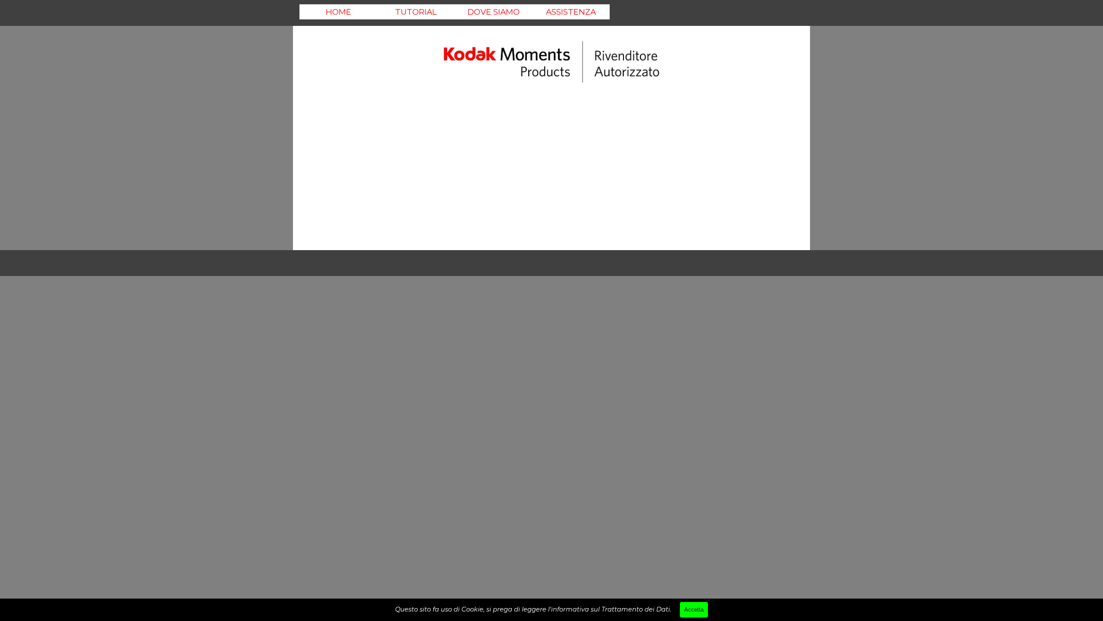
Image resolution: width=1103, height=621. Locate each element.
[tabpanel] (551, 62)
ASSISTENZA (571, 12)
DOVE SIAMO (493, 12)
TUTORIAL (416, 12)
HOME (338, 12)
